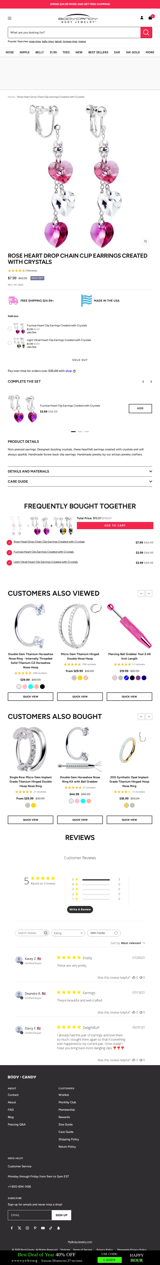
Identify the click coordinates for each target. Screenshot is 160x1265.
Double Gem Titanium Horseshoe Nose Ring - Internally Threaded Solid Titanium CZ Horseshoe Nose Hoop (30, 660)
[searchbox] (28, 933)
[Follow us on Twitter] (19, 1228)
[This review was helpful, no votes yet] (133, 977)
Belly (40, 52)
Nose (10, 52)
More (150, 52)
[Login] (142, 18)
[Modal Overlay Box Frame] (80, 1257)
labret (58, 41)
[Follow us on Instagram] (27, 1228)
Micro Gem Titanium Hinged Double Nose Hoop (80, 656)
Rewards (64, 1117)
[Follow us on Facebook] (12, 1228)
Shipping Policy (69, 1139)
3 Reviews (31, 270)
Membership (67, 1109)
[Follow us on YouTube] (43, 1228)
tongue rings (70, 41)
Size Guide (66, 1124)
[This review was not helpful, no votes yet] (141, 977)
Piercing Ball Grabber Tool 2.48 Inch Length (129, 656)
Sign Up (61, 1215)
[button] (141, 593)
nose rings (35, 41)
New (79, 52)
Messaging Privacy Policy (131, 1249)
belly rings (48, 41)
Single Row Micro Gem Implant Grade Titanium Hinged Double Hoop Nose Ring (31, 782)
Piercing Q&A (17, 1124)
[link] (19, 686)
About (12, 1102)
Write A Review (80, 909)
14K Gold (133, 52)
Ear (117, 52)
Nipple (25, 52)
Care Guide (66, 1132)
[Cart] (150, 18)
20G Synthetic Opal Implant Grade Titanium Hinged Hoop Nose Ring (129, 782)
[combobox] (68, 933)
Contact (13, 1095)
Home (11, 96)
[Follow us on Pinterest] (35, 1228)
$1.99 (53, 52)
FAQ (11, 1109)
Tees (66, 52)
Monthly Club (67, 1102)
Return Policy (67, 1146)
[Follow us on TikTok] (51, 1228)
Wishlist (64, 1095)
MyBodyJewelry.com (80, 1241)
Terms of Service (82, 1249)
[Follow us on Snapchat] (58, 1228)
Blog (11, 1117)
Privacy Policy (105, 1249)
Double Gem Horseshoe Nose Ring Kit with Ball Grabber (80, 780)
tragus (82, 41)
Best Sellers (98, 52)
